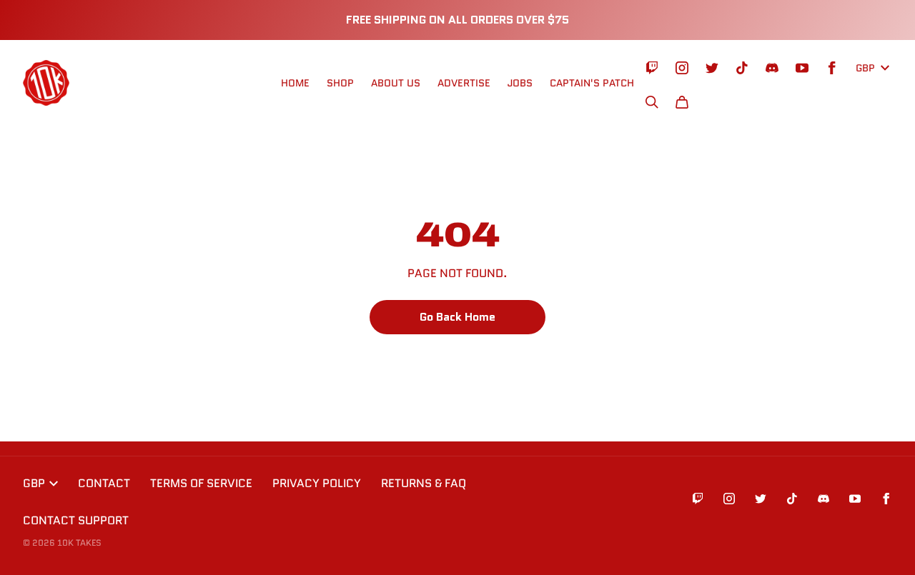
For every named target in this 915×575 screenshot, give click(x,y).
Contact (104, 483)
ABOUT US (395, 83)
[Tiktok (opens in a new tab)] (742, 67)
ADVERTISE (463, 83)
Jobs (520, 83)
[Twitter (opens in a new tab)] (712, 67)
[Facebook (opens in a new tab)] (832, 67)
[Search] (652, 102)
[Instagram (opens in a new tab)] (682, 67)
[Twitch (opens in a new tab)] (652, 67)
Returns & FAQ (423, 483)
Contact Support (76, 520)
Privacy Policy (316, 483)
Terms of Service (201, 483)
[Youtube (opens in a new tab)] (802, 67)
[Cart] (682, 102)
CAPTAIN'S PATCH (592, 83)
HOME (295, 83)
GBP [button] (865, 68)
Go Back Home (457, 317)
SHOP (340, 83)
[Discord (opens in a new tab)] (772, 67)
